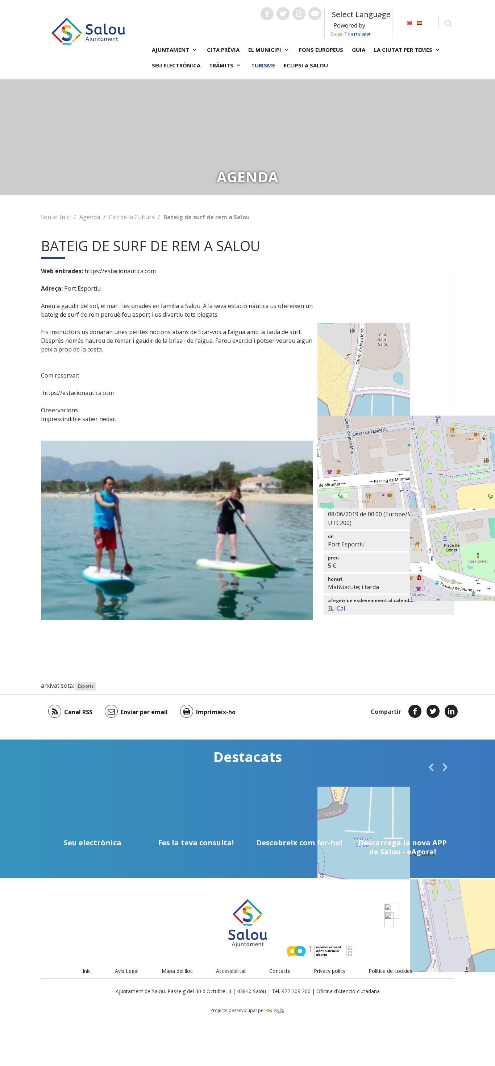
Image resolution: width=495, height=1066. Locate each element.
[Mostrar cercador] (448, 23)
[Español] (419, 22)
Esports (85, 686)
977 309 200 (296, 991)
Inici (65, 217)
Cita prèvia (223, 49)
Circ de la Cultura (132, 217)
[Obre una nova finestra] (267, 13)
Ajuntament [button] (171, 49)
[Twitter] (433, 711)
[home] (88, 31)
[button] (431, 767)
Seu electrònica (176, 65)
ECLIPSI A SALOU (306, 65)
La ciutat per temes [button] (404, 49)
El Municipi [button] (265, 49)
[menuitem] (409, 22)
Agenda (89, 217)
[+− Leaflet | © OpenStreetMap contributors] (389, 357)
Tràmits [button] (222, 65)
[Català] (409, 22)
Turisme (263, 65)
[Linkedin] (451, 711)
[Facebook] (414, 711)
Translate (357, 34)
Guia (358, 49)
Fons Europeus (321, 49)
